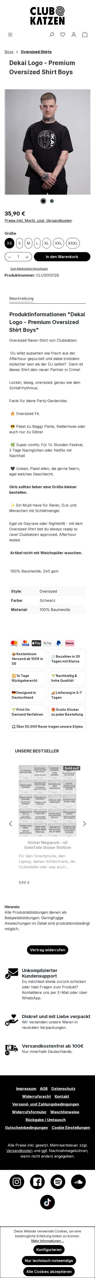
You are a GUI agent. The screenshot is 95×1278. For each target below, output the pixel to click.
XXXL (73, 243)
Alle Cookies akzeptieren (49, 1271)
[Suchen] (51, 34)
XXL (58, 243)
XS (9, 243)
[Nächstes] (84, 823)
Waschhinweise (64, 1112)
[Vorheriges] (10, 823)
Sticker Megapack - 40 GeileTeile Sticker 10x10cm (47, 845)
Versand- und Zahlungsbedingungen (45, 1104)
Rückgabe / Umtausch (46, 1119)
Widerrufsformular (29, 1112)
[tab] (21, 298)
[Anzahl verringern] (9, 256)
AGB (44, 1088)
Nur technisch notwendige (49, 1260)
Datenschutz (63, 1088)
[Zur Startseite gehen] (47, 15)
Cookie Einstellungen (71, 1127)
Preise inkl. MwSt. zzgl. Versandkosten (38, 220)
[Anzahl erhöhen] (27, 256)
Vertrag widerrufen (47, 950)
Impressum (26, 1088)
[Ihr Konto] (73, 34)
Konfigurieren (49, 1249)
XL (46, 243)
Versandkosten (19, 1150)
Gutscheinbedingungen (26, 1127)
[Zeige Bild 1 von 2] (43, 201)
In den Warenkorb (62, 256)
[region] (47, 146)
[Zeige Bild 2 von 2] (51, 201)
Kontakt (62, 1096)
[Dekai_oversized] (47, 142)
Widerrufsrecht (36, 1096)
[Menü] (10, 34)
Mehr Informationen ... (47, 1241)
